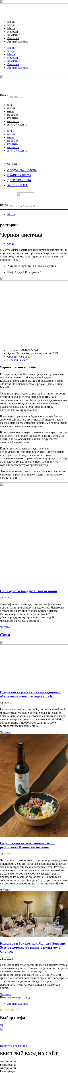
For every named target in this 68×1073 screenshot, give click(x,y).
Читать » (5, 626)
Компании (13, 34)
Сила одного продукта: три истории (28, 591)
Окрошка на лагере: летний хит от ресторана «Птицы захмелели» (27, 845)
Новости (12, 31)
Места (11, 28)
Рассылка (13, 38)
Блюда (11, 25)
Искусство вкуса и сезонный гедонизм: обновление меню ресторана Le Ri (30, 694)
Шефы (11, 21)
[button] (15, 997)
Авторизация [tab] (8, 1061)
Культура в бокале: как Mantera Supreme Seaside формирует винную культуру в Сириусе (32, 947)
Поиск (4, 95)
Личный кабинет (17, 41)
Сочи (10, 243)
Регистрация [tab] (8, 1064)
